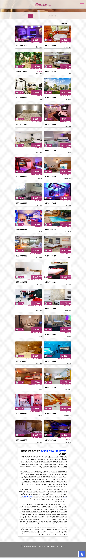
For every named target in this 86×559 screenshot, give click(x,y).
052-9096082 (50, 98)
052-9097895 (50, 203)
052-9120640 (50, 177)
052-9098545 (50, 124)
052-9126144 (50, 71)
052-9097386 (50, 335)
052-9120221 (21, 282)
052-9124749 (50, 387)
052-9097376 (21, 45)
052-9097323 (21, 177)
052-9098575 (21, 440)
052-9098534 (50, 361)
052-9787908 (21, 256)
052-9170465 (21, 71)
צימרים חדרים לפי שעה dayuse (52, 546)
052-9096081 (21, 229)
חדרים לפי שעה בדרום (54, 451)
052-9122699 (50, 308)
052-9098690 (21, 203)
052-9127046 (21, 124)
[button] (82, 554)
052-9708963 (50, 45)
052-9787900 (21, 98)
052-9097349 (21, 414)
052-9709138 (50, 229)
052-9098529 (50, 256)
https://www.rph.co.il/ (30, 546)
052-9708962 (21, 361)
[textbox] (45, 16)
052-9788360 (50, 150)
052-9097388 (50, 414)
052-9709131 (50, 282)
